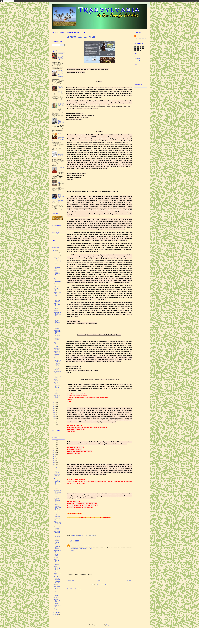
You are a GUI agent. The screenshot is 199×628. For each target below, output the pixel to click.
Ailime (98, 625)
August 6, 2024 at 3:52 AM (83, 545)
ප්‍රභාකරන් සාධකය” (56, 327)
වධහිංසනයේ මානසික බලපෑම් (57, 339)
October (56, 252)
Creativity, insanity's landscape (57, 289)
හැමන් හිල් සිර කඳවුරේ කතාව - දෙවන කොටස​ (57, 398)
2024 (54, 420)
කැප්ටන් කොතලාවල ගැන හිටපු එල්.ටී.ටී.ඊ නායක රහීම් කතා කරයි (60, 73)
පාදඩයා (55, 276)
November (57, 254)
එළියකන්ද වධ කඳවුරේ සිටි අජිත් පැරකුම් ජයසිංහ (61, 105)
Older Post (128, 580)
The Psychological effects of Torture (57, 344)
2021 (54, 414)
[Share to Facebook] (94, 535)
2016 (54, 405)
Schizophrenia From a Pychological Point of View (57, 315)
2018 (54, 408)
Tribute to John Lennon (57, 293)
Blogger (108, 625)
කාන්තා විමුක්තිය (56, 380)
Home (99, 580)
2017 (54, 406)
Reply (72, 550)
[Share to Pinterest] (95, 535)
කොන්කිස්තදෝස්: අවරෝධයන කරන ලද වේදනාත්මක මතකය (57, 374)
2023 (54, 418)
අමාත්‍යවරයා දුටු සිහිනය (57, 261)
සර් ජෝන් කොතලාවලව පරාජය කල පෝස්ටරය (61, 153)
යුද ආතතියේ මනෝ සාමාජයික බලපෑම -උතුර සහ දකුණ (57, 366)
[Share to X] (92, 535)
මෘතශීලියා (56, 310)
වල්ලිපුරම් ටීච (61, 167)
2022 (54, 416)
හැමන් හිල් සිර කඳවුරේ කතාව (57, 392)
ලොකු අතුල (56, 270)
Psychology (137, 58)
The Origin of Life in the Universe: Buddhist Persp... (57, 306)
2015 (54, 403)
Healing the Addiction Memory (57, 273)
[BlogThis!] (91, 535)
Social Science (137, 60)
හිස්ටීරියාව (56, 264)
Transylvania (139, 36)
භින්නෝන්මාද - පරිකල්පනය (57, 258)
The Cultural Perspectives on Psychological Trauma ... (57, 333)
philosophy (136, 56)
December (57, 256)
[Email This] (89, 535)
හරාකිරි (55, 295)
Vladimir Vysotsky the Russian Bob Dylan (57, 299)
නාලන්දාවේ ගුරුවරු (60, 181)
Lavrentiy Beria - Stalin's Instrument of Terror (61, 121)
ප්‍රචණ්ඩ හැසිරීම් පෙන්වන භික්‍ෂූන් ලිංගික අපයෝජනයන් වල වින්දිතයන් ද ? (58, 137)
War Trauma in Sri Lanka (57, 352)
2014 (54, 250)
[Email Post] (86, 535)
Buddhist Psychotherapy (57, 267)
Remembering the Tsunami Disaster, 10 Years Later (57, 359)
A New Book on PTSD (57, 286)
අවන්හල (56, 283)
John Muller (74, 545)
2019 (54, 410)
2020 (54, 412)
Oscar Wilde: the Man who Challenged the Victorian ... (57, 322)
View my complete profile (140, 38)
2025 (54, 422)
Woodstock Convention (57, 355)
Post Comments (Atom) (102, 584)
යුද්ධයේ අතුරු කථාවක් (57, 349)
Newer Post (71, 580)
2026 (54, 424)
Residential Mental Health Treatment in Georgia (81, 548)
